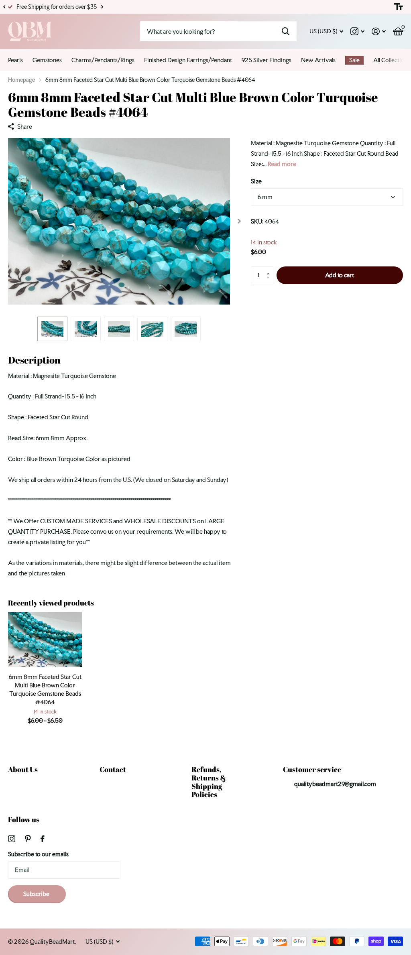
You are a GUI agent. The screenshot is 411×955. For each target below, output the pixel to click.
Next (102, 7)
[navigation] (52, 329)
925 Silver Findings (266, 60)
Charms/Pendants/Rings (102, 60)
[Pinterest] (28, 838)
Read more (282, 164)
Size (256, 181)
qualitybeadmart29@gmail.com (335, 784)
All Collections (391, 60)
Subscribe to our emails (38, 854)
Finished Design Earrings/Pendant (188, 60)
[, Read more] (357, 31)
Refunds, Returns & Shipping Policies (208, 781)
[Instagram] (11, 838)
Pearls (15, 60)
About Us (23, 769)
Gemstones (47, 60)
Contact (113, 769)
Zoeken (286, 31)
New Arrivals (318, 60)
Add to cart (339, 275)
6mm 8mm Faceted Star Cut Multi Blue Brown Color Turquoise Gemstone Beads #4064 (45, 689)
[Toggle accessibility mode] (398, 7)
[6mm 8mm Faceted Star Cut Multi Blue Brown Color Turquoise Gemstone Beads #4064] (45, 639)
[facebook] (43, 838)
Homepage (21, 80)
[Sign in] (378, 31)
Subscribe (37, 894)
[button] (4, 7)
